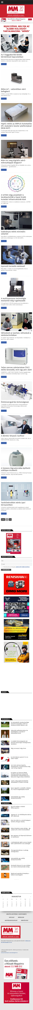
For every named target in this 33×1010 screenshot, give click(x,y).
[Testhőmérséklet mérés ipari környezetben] (16, 500)
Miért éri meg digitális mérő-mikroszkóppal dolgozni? (13, 161)
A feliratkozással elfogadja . (16, 567)
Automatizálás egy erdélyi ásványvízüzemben (18, 797)
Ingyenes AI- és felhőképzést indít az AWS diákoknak (21, 815)
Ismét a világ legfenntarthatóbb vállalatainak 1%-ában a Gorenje (19, 781)
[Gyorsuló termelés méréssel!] (16, 264)
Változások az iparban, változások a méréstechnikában (16, 334)
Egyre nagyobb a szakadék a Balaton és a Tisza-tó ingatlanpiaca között (21, 788)
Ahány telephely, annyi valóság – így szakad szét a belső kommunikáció (20, 829)
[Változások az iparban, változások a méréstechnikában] (16, 330)
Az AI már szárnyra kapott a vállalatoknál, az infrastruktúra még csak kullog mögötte (20, 767)
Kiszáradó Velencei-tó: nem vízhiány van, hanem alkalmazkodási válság (20, 866)
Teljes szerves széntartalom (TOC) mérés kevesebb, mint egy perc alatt (16, 368)
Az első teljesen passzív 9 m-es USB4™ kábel (19, 757)
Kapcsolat (11, 917)
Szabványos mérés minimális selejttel (13, 233)
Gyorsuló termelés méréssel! (13, 266)
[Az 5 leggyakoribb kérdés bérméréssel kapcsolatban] (16, 52)
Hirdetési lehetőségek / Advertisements (16, 914)
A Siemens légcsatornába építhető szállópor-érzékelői (15, 469)
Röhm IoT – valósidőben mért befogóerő (13, 90)
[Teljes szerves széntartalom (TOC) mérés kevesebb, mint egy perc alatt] (16, 365)
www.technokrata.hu (5, 952)
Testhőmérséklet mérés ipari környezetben (13, 504)
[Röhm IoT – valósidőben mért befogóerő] (16, 87)
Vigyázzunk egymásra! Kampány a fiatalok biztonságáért (20, 874)
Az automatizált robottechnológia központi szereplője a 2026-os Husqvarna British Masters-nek (20, 724)
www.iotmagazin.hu (14, 952)
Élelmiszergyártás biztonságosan (15, 402)
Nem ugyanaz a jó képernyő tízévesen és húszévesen (21, 836)
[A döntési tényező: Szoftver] (16, 433)
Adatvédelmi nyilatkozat (11, 920)
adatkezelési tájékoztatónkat (23, 567)
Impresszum (21, 917)
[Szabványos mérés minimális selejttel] (16, 229)
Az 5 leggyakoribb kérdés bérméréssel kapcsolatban (12, 56)
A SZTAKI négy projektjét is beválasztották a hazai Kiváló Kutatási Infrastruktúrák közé (13, 197)
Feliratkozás (6, 569)
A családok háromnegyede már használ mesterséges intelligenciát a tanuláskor (21, 743)
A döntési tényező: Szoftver (12, 436)
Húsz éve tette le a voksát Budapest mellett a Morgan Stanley (20, 821)
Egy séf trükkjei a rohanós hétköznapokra (18, 807)
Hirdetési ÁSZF (24, 920)
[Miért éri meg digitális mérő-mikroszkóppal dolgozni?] (16, 158)
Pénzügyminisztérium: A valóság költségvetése (19, 851)
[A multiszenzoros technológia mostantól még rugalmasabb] (16, 296)
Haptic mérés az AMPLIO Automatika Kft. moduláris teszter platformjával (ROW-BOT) (16, 126)
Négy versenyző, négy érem (18, 748)
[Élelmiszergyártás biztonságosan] (16, 399)
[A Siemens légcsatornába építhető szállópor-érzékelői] (16, 466)
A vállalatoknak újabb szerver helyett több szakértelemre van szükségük (21, 843)
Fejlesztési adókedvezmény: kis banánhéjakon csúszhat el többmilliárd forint (19, 732)
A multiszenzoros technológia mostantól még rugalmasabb (13, 299)
